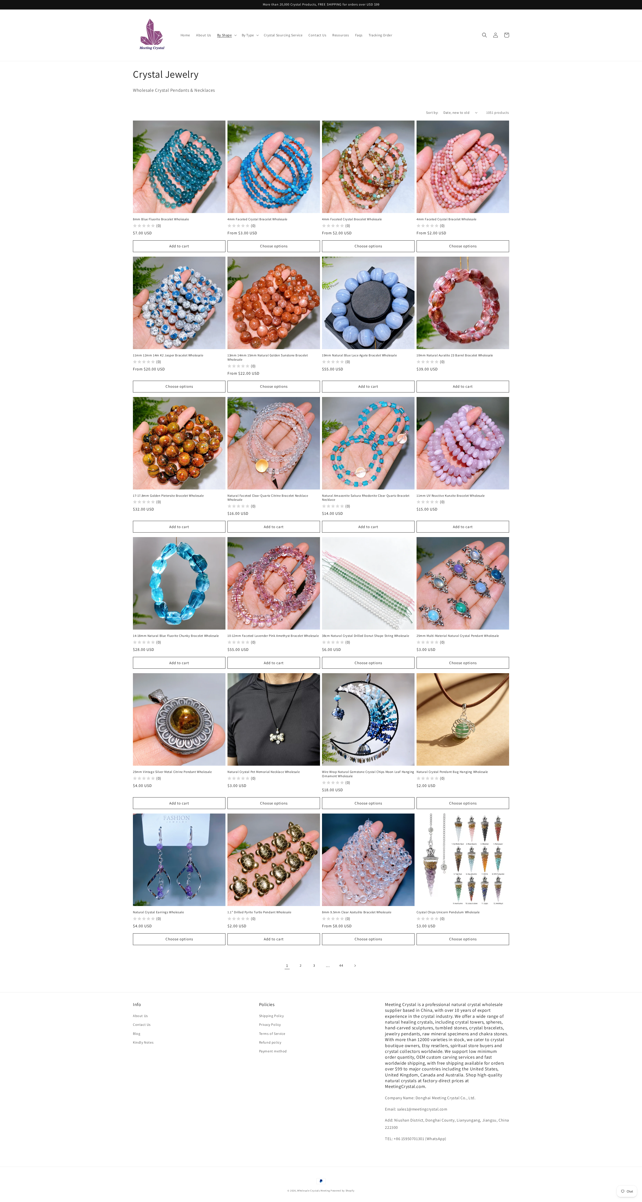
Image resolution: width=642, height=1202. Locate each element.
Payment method (273, 1051)
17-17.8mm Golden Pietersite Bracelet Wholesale (168, 496)
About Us (140, 1016)
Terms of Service (272, 1033)
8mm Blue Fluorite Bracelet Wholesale (161, 219)
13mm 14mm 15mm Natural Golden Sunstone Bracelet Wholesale (267, 357)
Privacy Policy (270, 1024)
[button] (226, 35)
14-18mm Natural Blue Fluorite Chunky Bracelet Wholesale (176, 636)
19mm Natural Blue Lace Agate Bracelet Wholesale (359, 355)
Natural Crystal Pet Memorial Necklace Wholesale (263, 772)
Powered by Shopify (343, 1190)
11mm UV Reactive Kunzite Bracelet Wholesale (451, 496)
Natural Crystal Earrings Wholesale (158, 912)
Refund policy (270, 1042)
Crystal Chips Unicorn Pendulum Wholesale (448, 912)
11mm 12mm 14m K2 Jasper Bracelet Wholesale (168, 355)
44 (341, 965)
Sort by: (432, 112)
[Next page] (354, 965)
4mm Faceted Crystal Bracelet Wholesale (257, 219)
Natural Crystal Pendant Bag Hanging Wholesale (452, 772)
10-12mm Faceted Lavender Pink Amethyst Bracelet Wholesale (273, 636)
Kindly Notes (143, 1042)
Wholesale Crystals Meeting (313, 1190)
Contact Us (142, 1024)
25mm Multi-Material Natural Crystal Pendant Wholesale (458, 636)
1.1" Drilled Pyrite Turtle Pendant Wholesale (259, 912)
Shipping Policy (271, 1016)
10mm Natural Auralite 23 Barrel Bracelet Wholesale (455, 355)
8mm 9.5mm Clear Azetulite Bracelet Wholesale (356, 912)
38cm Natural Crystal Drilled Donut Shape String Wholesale (365, 636)
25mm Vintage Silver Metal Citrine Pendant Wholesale (172, 772)
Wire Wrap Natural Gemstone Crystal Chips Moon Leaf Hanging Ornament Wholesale (368, 774)
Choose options (274, 246)
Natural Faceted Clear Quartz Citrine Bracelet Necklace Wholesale (267, 498)
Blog (136, 1033)
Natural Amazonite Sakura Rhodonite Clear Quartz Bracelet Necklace (366, 498)
